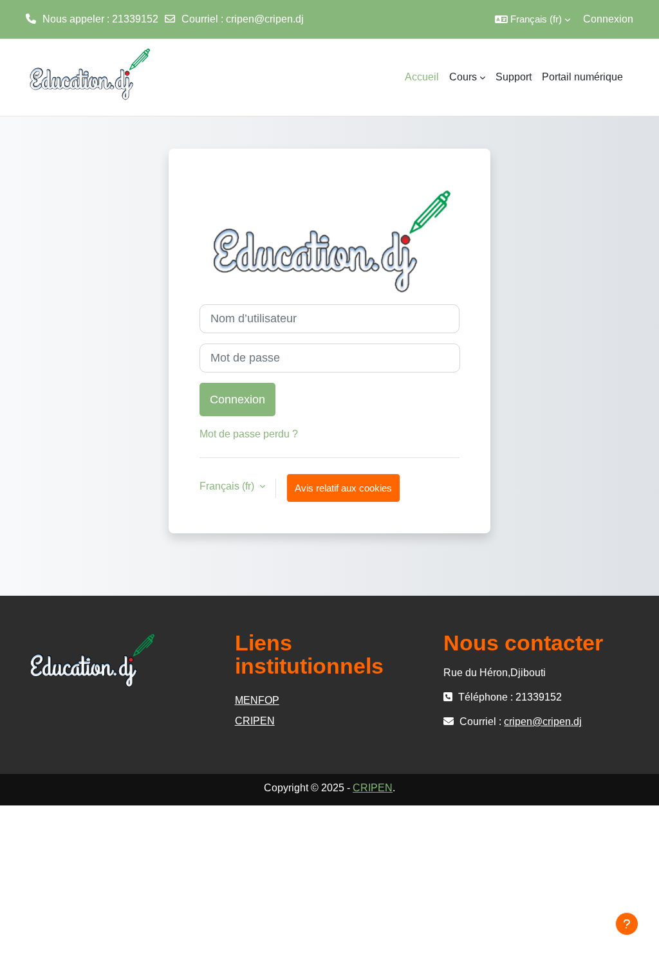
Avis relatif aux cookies (343, 488)
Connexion (608, 19)
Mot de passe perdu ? (249, 433)
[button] (532, 19)
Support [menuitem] (514, 76)
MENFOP (257, 700)
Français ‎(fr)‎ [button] (228, 486)
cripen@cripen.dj (265, 19)
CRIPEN (255, 720)
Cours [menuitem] (463, 76)
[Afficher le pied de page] (626, 923)
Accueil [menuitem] (422, 76)
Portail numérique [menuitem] (582, 76)
